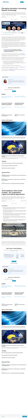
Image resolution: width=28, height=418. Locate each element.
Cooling (3, 6)
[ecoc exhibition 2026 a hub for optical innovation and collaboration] (14, 128)
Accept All (25, 416)
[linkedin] (12, 19)
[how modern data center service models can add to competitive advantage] (14, 147)
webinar (23, 53)
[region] (14, 416)
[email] (16, 19)
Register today (6, 49)
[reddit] (15, 19)
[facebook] (11, 19)
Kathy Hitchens (10, 79)
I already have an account (14, 263)
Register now (12, 69)
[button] (2, 2)
